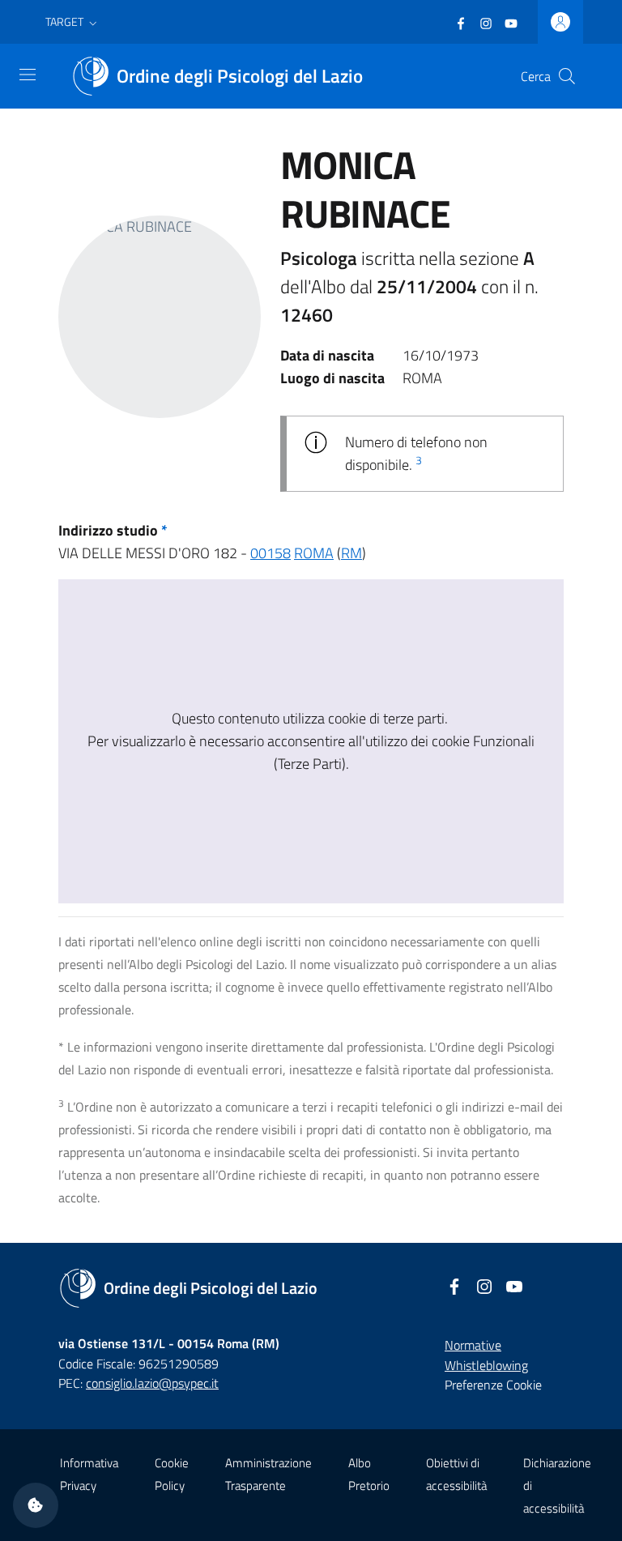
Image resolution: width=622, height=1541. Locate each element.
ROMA (314, 553)
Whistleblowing (486, 1365)
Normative (473, 1345)
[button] (72, 22)
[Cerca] (567, 76)
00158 (270, 553)
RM (351, 553)
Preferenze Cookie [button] (493, 1384)
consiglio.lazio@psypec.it (152, 1383)
